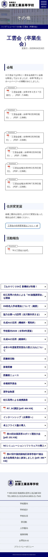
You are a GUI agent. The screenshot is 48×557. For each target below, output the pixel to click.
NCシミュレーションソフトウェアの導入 (23, 446)
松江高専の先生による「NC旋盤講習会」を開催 (23, 296)
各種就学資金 (10, 383)
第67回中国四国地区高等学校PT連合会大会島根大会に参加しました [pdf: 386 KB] (23, 457)
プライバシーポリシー (24, 547)
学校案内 (24, 504)
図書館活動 (8, 358)
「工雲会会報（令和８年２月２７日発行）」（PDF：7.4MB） (23, 93)
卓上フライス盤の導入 (14, 425)
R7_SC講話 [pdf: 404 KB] (20, 408)
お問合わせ (24, 540)
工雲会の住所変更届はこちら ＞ (22, 226)
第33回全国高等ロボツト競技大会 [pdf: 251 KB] (21, 436)
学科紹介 (24, 510)
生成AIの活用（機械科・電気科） (20, 322)
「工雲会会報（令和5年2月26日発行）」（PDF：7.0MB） (24, 154)
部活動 (24, 522)
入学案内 (24, 528)
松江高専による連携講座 (15, 400)
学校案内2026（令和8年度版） (18, 331)
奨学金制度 (8, 392)
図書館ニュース (11, 375)
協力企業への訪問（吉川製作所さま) (21, 314)
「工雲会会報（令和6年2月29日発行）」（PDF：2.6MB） (23, 138)
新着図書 (7, 367)
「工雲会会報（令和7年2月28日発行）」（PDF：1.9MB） (23, 116)
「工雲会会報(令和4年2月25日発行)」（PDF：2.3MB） (24, 169)
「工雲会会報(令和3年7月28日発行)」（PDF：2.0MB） (24, 185)
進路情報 (24, 534)
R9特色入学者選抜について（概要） (21, 306)
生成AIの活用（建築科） (15, 339)
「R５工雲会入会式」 (20, 250)
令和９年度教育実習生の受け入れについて (23, 349)
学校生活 (24, 516)
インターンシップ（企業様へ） (18, 417)
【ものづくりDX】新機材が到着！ (20, 286)
